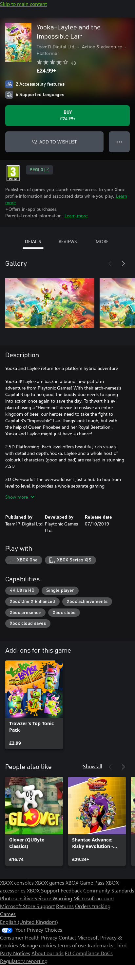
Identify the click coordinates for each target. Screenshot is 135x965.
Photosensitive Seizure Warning (36, 898)
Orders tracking (92, 906)
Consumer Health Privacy (28, 937)
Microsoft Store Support (27, 906)
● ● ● (119, 141)
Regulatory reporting (24, 960)
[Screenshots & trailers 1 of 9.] (49, 303)
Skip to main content (23, 3)
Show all (92, 766)
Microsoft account (93, 898)
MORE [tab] (102, 241)
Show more (16, 497)
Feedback (71, 890)
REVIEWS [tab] (68, 241)
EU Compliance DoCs (89, 953)
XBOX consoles (17, 882)
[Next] (123, 263)
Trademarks (100, 945)
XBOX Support (43, 890)
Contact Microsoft (79, 937)
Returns (65, 906)
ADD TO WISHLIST (58, 142)
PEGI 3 (36, 170)
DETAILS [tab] (33, 241)
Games (8, 913)
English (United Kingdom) (29, 921)
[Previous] (110, 263)
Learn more (76, 215)
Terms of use (71, 945)
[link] (34, 704)
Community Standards (108, 890)
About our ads (47, 953)
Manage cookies (37, 945)
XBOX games (49, 882)
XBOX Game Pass (85, 882)
